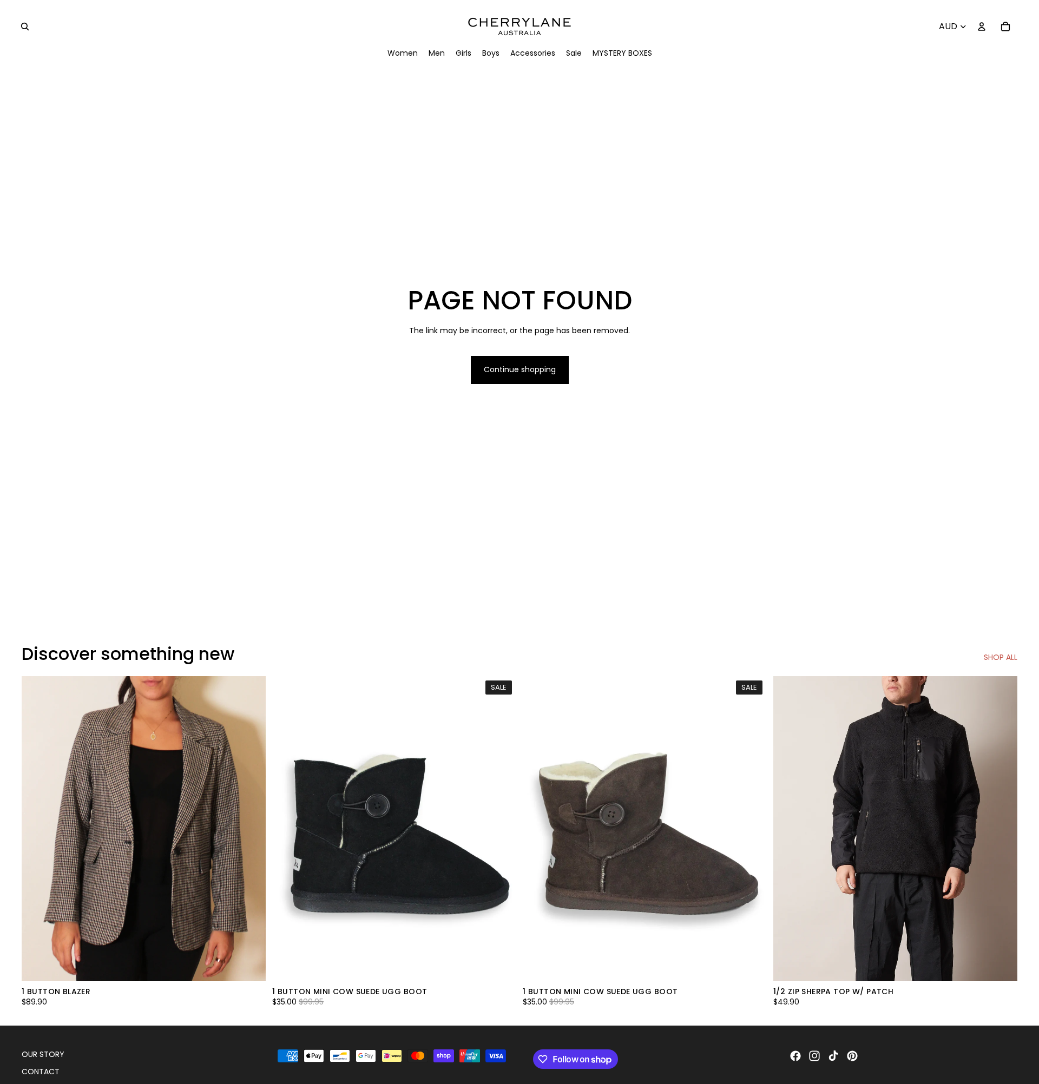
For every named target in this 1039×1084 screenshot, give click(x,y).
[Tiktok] (833, 1055)
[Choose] (249, 964)
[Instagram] (814, 1055)
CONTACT (41, 1071)
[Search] (25, 26)
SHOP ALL (1000, 657)
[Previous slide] (288, 829)
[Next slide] (500, 829)
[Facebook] (795, 1055)
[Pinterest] (852, 1055)
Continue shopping (520, 369)
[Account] (982, 26)
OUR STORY (43, 1054)
